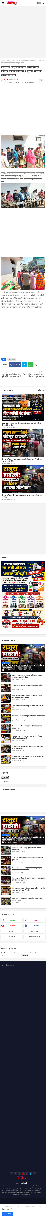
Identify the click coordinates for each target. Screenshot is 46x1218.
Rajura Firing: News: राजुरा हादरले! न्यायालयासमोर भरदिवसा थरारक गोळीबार (23, 496)
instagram (36, 920)
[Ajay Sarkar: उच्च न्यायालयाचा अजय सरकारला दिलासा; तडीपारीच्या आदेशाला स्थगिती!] (6, 738)
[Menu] (3, 3)
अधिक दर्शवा (41, 390)
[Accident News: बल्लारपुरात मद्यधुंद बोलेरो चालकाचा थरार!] (6, 718)
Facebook (16, 365)
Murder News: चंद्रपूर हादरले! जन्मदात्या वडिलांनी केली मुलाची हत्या (27, 859)
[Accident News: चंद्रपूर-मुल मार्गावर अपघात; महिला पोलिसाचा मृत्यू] (6, 850)
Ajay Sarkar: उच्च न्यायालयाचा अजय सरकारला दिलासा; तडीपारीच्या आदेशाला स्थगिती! (27, 737)
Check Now (6, 1209)
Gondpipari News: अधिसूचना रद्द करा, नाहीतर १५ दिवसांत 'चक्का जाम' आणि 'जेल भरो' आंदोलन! (28, 889)
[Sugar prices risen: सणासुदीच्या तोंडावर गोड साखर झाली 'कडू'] (6, 708)
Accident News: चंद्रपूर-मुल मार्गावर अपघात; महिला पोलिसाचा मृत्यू (26, 848)
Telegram (11, 936)
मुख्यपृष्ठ (3, 60)
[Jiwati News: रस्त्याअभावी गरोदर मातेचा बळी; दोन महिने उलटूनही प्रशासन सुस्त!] (6, 901)
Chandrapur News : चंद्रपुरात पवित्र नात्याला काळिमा (27, 685)
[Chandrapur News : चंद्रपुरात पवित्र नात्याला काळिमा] (6, 688)
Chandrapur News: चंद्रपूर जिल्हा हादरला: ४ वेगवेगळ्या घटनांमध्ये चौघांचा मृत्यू (27, 747)
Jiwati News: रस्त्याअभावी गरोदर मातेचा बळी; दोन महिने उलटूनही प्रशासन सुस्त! (27, 899)
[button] (39, 3)
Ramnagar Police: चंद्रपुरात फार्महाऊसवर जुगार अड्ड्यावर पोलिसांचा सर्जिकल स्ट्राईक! (28, 879)
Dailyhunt (34, 931)
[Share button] (36, 364)
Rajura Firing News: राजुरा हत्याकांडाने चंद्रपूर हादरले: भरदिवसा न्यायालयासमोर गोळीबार (22, 460)
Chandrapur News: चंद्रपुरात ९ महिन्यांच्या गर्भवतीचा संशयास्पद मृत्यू (27, 727)
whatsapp (13, 920)
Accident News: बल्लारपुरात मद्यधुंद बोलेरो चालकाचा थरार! (28, 716)
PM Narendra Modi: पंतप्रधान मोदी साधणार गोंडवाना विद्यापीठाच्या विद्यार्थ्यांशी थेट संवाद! (22, 424)
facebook (36, 925)
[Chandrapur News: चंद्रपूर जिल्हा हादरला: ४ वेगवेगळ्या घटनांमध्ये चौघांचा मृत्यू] (6, 749)
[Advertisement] (23, 32)
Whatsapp (30, 364)
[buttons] (11, 1173)
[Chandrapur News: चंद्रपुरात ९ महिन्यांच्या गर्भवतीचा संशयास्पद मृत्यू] (6, 728)
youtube (13, 925)
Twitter (24, 364)
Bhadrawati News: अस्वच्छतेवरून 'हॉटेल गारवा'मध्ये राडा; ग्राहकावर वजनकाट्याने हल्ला (28, 757)
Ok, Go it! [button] (7, 1214)
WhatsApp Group (34, 936)
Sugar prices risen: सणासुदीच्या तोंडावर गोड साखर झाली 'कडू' (28, 706)
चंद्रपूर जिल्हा (10, 60)
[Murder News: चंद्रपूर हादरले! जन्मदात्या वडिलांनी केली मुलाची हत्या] (6, 860)
